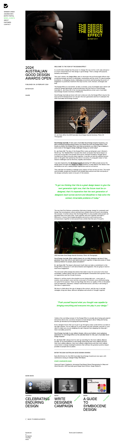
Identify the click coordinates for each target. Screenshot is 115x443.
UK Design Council (76, 163)
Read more (48, 398)
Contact (7, 24)
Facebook (28, 432)
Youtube (28, 437)
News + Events (9, 18)
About (6, 20)
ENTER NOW (29, 89)
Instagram (28, 436)
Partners (7, 22)
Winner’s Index (9, 12)
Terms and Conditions (75, 432)
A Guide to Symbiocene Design (94, 404)
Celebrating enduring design (37, 402)
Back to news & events (36, 419)
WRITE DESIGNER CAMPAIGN (63, 402)
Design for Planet (77, 164)
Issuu (27, 439)
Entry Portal (9, 16)
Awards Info (8, 14)
